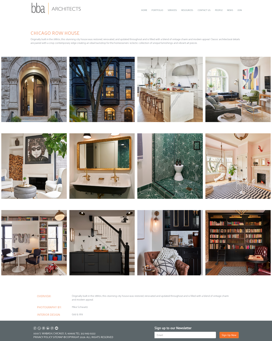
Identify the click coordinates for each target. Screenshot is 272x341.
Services (172, 10)
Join (240, 10)
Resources (187, 10)
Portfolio (157, 10)
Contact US (204, 10)
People (219, 10)
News (230, 10)
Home (144, 10)
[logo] (56, 8)
